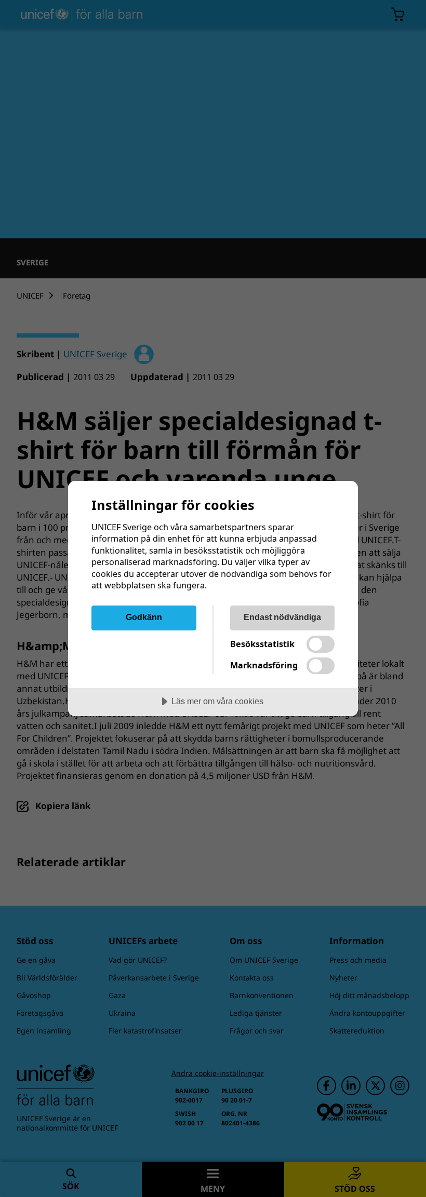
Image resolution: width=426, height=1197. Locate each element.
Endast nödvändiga (282, 617)
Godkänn (144, 617)
